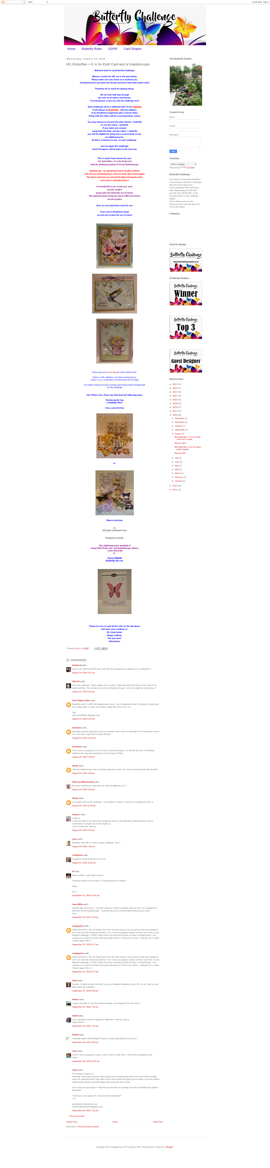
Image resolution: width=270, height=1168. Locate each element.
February (179, 477)
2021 (175, 396)
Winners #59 (180, 453)
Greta (74, 980)
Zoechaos (77, 746)
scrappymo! (78, 926)
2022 (175, 392)
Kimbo (75, 999)
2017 (175, 411)
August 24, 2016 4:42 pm (83, 691)
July (177, 458)
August (178, 433)
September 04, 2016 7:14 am (85, 1026)
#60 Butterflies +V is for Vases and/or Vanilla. (187, 448)
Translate (190, 167)
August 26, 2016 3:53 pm (83, 773)
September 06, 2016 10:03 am (86, 1061)
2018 (175, 407)
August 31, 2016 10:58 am (84, 863)
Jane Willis (77, 904)
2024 (175, 384)
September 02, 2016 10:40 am (86, 895)
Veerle (75, 1016)
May (177, 465)
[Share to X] (101, 648)
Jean (74, 1051)
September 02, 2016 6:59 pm (85, 991)
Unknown (76, 728)
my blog (113, 372)
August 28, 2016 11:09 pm (84, 805)
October (179, 426)
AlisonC (76, 681)
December (180, 418)
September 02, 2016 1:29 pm (85, 917)
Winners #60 (180, 443)
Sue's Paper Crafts (81, 700)
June (177, 462)
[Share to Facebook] (103, 648)
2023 (175, 388)
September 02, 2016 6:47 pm (85, 944)
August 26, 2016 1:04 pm (83, 757)
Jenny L (76, 814)
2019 (175, 403)
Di (73, 871)
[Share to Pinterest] (106, 648)
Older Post (158, 1122)
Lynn (74, 839)
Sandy (75, 766)
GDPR (112, 49)
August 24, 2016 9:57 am (83, 673)
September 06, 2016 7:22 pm (85, 1110)
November (180, 422)
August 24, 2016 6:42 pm (83, 719)
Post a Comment (76, 1116)
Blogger (169, 1147)
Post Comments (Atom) (88, 1126)
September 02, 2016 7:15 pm (85, 1007)
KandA (75, 1035)
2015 (175, 486)
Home (71, 49)
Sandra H (76, 665)
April (177, 469)
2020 (175, 400)
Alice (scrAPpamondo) (83, 782)
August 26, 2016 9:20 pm (83, 789)
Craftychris (77, 855)
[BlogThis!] (98, 648)
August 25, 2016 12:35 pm (84, 738)
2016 (175, 415)
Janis (74, 1070)
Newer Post (72, 1122)
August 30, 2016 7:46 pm (83, 846)
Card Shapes (133, 49)
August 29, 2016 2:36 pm (83, 830)
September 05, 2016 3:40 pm (85, 1042)
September (180, 430)
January (179, 481)
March (178, 473)
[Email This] (95, 648)
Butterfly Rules (92, 49)
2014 (175, 489)
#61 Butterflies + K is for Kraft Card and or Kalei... (187, 438)
